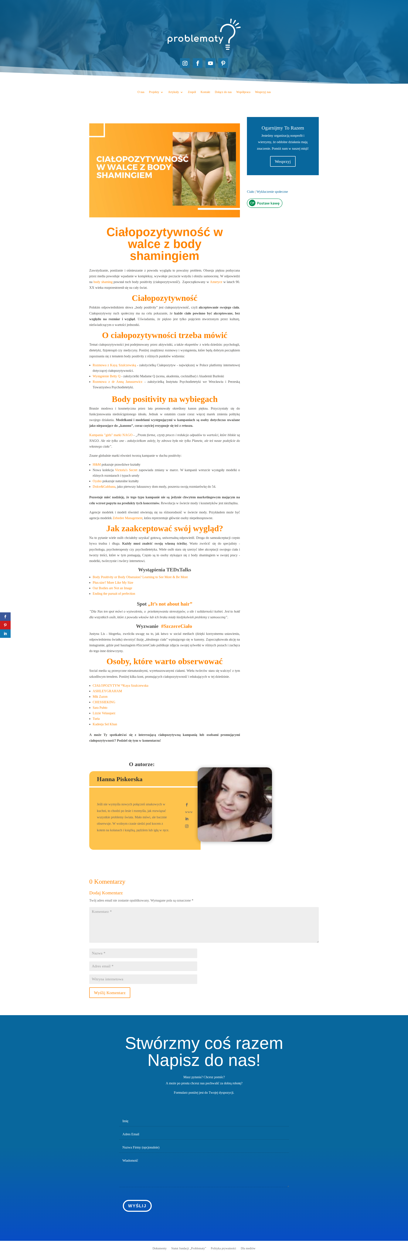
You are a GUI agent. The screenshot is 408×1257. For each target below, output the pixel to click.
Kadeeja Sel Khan (105, 724)
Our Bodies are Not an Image (112, 588)
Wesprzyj (283, 161)
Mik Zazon (100, 696)
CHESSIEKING (104, 702)
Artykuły (173, 92)
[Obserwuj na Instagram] (185, 63)
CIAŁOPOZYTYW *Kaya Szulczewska (121, 685)
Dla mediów (248, 1248)
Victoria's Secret (126, 470)
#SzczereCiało (176, 626)
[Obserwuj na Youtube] (210, 63)
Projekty (154, 92)
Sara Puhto (100, 707)
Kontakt (205, 92)
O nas (140, 92)
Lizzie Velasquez (104, 713)
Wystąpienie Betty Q (106, 376)
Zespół (192, 92)
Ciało (250, 191)
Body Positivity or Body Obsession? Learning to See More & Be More (140, 577)
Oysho (97, 481)
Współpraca (243, 92)
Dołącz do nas (223, 92)
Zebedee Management (127, 518)
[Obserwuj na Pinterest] (223, 63)
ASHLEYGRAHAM (108, 691)
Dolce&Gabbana (104, 486)
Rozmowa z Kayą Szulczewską (114, 365)
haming (108, 282)
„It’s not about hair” (170, 604)
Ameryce (216, 282)
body (97, 282)
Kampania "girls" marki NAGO (111, 435)
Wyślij (137, 1205)
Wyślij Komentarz (110, 992)
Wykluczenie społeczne (272, 191)
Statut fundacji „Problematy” (188, 1248)
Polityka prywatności (223, 1248)
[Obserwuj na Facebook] (198, 63)
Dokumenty (160, 1248)
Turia (97, 718)
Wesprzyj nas (263, 92)
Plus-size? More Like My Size (113, 582)
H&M (97, 464)
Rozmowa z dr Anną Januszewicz (117, 381)
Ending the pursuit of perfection (114, 593)
